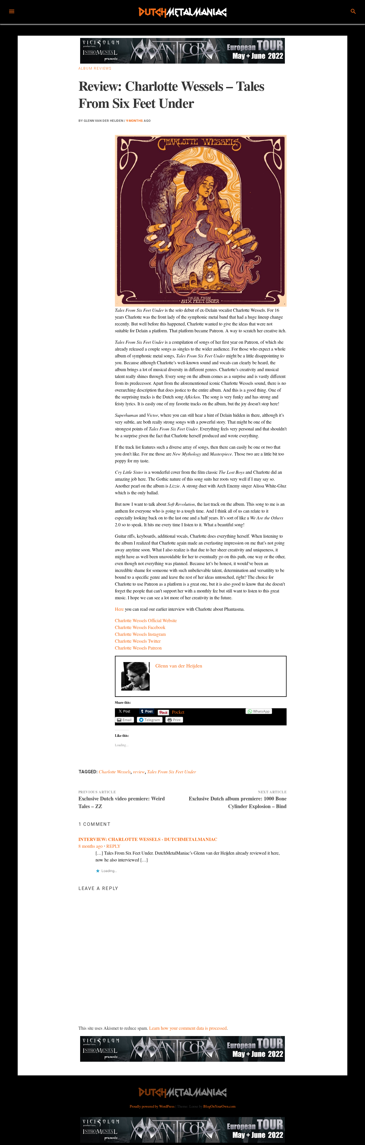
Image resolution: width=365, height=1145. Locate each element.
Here (119, 609)
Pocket (178, 712)
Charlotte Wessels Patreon (138, 648)
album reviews (94, 68)
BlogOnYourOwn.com (219, 1106)
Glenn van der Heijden (103, 121)
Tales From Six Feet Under (171, 771)
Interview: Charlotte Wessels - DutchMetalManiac (147, 839)
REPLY (113, 846)
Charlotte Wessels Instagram (140, 634)
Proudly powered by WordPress (152, 1106)
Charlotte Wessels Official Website (146, 620)
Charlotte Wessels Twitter (138, 641)
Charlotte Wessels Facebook (140, 627)
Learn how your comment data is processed (188, 1028)
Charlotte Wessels (115, 771)
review (139, 771)
